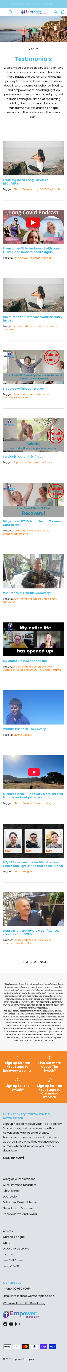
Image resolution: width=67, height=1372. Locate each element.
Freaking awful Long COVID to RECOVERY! (25, 182)
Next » (44, 962)
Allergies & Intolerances (19, 1179)
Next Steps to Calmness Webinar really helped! (32, 319)
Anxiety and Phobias (24, 326)
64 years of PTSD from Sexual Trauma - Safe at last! (33, 523)
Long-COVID (40, 189)
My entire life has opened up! (25, 661)
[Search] (12, 12)
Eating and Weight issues (47, 803)
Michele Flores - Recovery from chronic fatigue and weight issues (33, 796)
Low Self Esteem (25, 943)
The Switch (53, 189)
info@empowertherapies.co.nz (32, 1296)
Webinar (46, 257)
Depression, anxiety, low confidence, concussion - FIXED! (31, 932)
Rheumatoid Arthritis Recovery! (27, 593)
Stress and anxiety (26, 669)
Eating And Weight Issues (20, 1202)
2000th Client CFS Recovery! (25, 729)
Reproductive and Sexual (20, 1214)
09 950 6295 (21, 1289)
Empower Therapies (23, 1359)
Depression (19, 462)
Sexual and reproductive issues (31, 394)
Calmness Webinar (48, 326)
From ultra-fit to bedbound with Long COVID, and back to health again (31, 250)
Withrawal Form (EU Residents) (24, 1303)
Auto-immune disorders (27, 598)
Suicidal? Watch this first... (23, 456)
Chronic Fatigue (22, 189)
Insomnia (8, 329)
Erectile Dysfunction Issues (23, 388)
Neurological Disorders (18, 1208)
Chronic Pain (49, 598)
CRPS (6, 1243)
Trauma (56, 669)
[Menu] (4, 12)
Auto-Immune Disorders (19, 1185)
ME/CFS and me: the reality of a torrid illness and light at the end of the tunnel (33, 864)
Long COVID (11, 1266)
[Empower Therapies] (33, 12)
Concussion (44, 940)
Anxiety (8, 1231)
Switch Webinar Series (15, 397)
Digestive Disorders (16, 1248)
